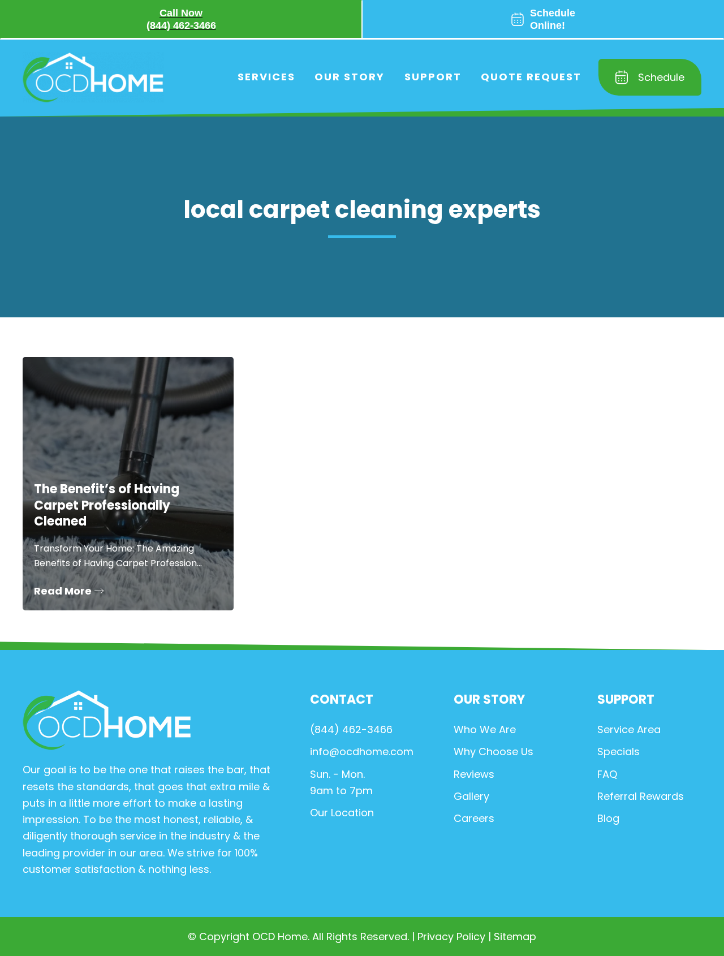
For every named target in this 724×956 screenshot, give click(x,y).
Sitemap (515, 936)
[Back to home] (93, 77)
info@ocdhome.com (361, 751)
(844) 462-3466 (351, 729)
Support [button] (433, 77)
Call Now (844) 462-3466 (181, 19)
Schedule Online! (552, 19)
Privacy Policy (451, 936)
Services (266, 77)
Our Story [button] (349, 77)
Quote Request (531, 77)
